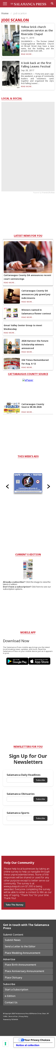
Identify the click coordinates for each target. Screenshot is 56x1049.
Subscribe (40, 780)
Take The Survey (14, 904)
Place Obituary (13, 977)
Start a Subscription (16, 989)
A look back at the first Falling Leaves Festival (36, 64)
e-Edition (10, 996)
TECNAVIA (14, 1019)
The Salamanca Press (22, 1013)
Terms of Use (13, 1016)
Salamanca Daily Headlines (23, 774)
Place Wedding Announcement (22, 953)
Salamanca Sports (18, 812)
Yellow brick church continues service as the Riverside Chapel (37, 30)
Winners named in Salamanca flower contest (36, 311)
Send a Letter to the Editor (20, 946)
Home (5, 13)
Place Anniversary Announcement (24, 971)
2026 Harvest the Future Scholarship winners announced (34, 344)
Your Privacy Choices (37, 1039)
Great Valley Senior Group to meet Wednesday (23, 327)
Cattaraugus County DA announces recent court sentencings (27, 277)
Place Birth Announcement (20, 964)
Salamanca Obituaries (21, 793)
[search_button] (52, 3)
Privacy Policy (23, 1016)
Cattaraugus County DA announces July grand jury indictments (35, 294)
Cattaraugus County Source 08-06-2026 (32, 405)
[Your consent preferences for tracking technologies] (5, 1044)
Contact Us (11, 1002)
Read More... (27, 54)
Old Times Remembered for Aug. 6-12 (35, 362)
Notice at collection (27, 1045)
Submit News (13, 940)
